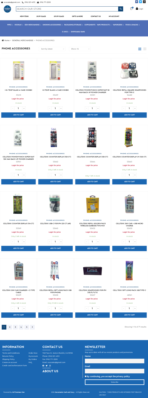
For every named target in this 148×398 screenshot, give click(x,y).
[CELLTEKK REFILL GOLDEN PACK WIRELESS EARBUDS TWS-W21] (92, 205)
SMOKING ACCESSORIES (52, 25)
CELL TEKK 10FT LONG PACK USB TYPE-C (129, 290)
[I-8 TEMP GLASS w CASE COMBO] (55, 72)
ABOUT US (50, 371)
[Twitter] (140, 1)
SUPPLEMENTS (90, 25)
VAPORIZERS (118, 25)
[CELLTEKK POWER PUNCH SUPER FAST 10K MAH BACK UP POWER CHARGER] (18, 138)
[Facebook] (136, 1)
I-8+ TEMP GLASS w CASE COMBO (18, 90)
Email (87, 366)
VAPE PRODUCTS (103, 25)
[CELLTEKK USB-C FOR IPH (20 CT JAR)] (55, 205)
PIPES (9, 25)
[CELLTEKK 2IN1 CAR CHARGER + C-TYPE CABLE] (18, 272)
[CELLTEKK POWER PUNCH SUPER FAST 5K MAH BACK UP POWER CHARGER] (92, 72)
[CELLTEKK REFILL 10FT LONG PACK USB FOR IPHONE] (55, 272)
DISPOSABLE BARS (78, 32)
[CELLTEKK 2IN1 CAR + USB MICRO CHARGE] (129, 205)
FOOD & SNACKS (132, 25)
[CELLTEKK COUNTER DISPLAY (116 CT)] (18, 205)
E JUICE (65, 32)
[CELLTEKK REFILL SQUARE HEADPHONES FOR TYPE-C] (129, 72)
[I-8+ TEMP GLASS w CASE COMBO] (18, 72)
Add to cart (18, 115)
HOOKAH (18, 25)
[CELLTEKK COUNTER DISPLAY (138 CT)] (92, 138)
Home (6, 40)
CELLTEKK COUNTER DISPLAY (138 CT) (92, 157)
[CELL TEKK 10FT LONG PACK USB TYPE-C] (129, 272)
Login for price (55, 99)
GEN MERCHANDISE (32, 25)
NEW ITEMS (24, 16)
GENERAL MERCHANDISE (22, 40)
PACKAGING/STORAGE (73, 25)
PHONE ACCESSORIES (18, 87)
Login (141, 9)
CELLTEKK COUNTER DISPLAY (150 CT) (55, 157)
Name (88, 356)
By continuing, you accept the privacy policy (108, 376)
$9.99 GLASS (41, 16)
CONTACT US (96, 16)
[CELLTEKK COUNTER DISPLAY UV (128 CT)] (129, 138)
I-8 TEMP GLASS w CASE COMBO (55, 90)
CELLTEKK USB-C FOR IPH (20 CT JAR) (55, 223)
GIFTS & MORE (77, 16)
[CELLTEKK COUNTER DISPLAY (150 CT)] (55, 138)
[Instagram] (144, 1)
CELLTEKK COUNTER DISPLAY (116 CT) (18, 223)
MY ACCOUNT (114, 16)
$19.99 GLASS (59, 16)
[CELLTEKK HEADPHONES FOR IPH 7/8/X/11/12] (92, 272)
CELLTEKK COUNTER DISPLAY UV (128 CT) (129, 157)
